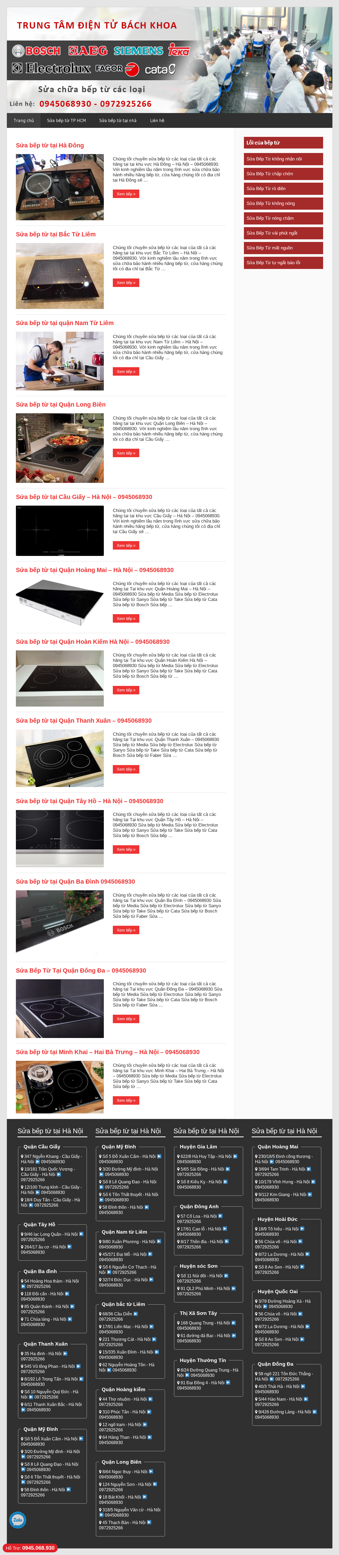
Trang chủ (24, 120)
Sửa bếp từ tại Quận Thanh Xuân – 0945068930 (84, 720)
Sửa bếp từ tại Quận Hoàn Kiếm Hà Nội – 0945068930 (93, 641)
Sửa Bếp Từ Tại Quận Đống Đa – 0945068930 (81, 970)
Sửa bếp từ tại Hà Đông (50, 145)
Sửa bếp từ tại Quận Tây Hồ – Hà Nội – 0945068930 (89, 801)
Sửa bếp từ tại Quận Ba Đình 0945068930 (75, 881)
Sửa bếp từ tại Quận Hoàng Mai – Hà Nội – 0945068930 (95, 570)
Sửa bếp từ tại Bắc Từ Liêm (56, 234)
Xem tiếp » (126, 194)
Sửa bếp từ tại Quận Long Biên (61, 404)
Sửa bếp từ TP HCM (66, 120)
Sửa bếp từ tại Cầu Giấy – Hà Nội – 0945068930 (84, 496)
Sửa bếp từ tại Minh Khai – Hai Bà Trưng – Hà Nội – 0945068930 (108, 1052)
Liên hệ (157, 120)
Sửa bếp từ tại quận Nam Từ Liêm (65, 323)
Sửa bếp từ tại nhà (118, 120)
